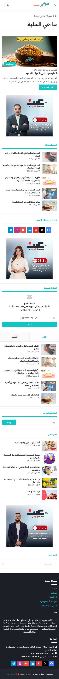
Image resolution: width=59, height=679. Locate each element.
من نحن (53, 593)
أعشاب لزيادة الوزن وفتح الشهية (27, 442)
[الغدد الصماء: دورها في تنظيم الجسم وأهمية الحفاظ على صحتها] (49, 193)
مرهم (53, 70)
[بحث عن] (55, 6)
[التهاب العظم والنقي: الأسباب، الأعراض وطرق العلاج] (49, 157)
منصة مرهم (10, 674)
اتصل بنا (53, 597)
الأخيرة (44, 337)
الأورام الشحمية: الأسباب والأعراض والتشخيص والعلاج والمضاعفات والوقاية (22, 179)
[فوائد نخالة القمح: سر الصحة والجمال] (49, 205)
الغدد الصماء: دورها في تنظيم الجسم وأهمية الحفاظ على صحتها (22, 191)
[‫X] (42, 230)
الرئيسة (53, 589)
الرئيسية (51, 16)
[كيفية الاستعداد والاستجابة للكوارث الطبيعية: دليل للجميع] (49, 458)
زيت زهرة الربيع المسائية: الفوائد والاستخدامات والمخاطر (22, 481)
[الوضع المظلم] (8, 6)
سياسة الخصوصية (48, 601)
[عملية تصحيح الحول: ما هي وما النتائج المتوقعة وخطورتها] (49, 471)
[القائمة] (3, 6)
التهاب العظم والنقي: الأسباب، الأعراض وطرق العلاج (22, 154)
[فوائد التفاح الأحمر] (49, 495)
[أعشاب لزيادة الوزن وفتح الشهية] (49, 446)
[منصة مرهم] (41, 5)
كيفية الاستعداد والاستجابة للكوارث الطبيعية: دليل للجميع (22, 456)
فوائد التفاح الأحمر (33, 491)
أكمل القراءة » (47, 87)
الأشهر (15, 337)
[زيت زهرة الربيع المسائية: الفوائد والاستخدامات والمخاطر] (49, 483)
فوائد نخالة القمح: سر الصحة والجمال (26, 202)
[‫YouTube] (23, 230)
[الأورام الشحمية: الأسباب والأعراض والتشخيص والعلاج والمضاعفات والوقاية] (49, 181)
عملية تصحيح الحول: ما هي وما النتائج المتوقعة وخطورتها (21, 468)
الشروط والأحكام (49, 606)
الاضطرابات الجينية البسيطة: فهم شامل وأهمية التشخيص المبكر (21, 167)
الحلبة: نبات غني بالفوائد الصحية (41, 73)
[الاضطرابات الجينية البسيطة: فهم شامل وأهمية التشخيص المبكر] (49, 169)
